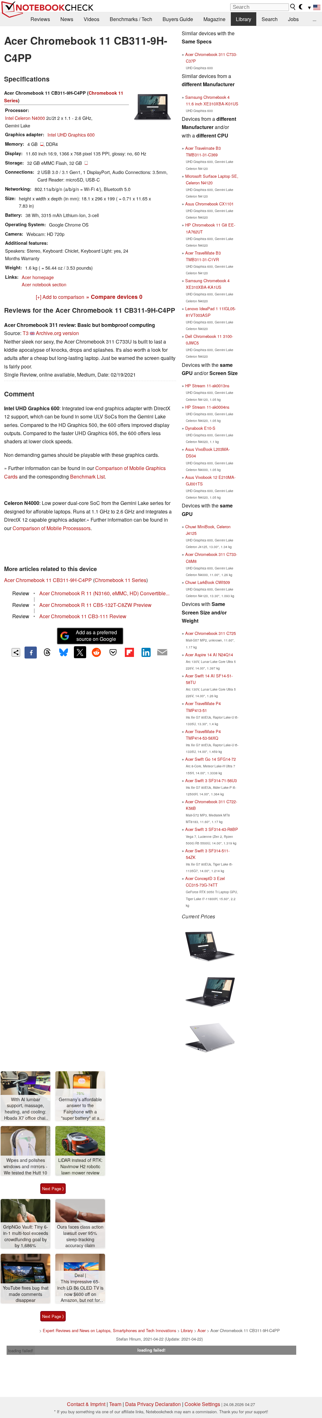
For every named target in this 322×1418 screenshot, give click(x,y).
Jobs (293, 19)
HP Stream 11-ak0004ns (207, 407)
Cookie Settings (202, 1404)
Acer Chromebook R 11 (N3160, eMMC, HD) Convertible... (104, 593)
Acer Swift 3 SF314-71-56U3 (211, 780)
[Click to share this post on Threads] (47, 653)
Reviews (40, 19)
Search (270, 19)
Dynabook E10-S (200, 428)
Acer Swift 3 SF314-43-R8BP (211, 829)
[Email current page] (162, 653)
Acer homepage (38, 277)
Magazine (214, 19)
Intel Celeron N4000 (25, 118)
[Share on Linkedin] (146, 652)
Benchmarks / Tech (131, 19)
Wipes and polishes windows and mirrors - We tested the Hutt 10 (25, 1166)
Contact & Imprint (86, 1404)
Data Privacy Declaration (153, 1404)
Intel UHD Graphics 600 (71, 134)
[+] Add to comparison (60, 296)
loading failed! (20, 1351)
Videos (91, 19)
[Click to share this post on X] (80, 652)
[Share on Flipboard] (129, 652)
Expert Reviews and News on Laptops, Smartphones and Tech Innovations (109, 1330)
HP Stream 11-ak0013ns (207, 386)
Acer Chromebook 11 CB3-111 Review (82, 616)
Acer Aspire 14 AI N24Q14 (209, 655)
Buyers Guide (178, 19)
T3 (26, 333)
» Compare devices (114, 296)
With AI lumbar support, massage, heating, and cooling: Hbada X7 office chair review (25, 1108)
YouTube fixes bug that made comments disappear (25, 1294)
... (314, 19)
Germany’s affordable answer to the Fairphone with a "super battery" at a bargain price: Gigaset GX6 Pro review (80, 1108)
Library (243, 19)
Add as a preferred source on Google (96, 635)
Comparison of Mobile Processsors (52, 528)
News (66, 19)
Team (115, 1404)
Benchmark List (87, 476)
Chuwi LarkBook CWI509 (207, 582)
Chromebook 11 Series (120, 580)
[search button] (293, 7)
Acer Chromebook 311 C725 (210, 633)
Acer (201, 1330)
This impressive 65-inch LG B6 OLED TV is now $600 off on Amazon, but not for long (80, 1291)
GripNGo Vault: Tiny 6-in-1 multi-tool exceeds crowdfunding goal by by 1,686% (25, 1236)
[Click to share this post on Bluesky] (63, 653)
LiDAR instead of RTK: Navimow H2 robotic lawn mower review (80, 1166)
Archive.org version (57, 333)
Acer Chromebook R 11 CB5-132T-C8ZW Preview (95, 604)
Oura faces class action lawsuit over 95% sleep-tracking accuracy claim (80, 1236)
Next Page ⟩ (53, 1188)
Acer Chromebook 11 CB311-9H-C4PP (48, 580)
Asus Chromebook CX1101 (209, 204)
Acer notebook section (44, 284)
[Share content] (16, 652)
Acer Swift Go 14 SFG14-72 (210, 759)
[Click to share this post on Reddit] (97, 652)
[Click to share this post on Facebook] (30, 653)
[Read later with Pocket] (113, 652)
